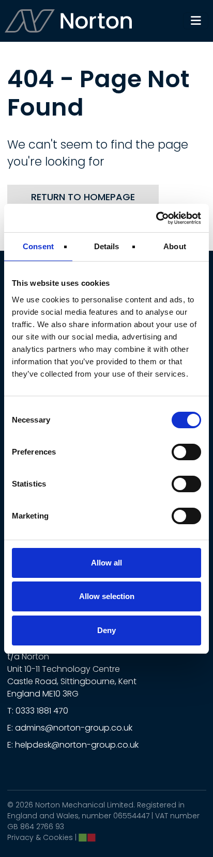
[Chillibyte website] (87, 837)
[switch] (186, 452)
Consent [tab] (38, 246)
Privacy (20, 837)
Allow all (106, 562)
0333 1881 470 (42, 711)
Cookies (58, 837)
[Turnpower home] (69, 21)
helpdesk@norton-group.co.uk (77, 745)
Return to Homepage (83, 196)
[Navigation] (195, 21)
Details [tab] (106, 246)
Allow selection (106, 596)
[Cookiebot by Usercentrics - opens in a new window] (156, 218)
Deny (106, 630)
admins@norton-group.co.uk (73, 728)
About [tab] (174, 246)
